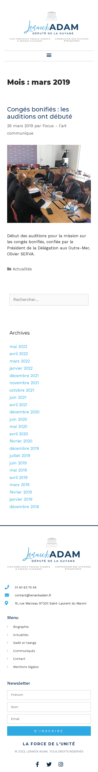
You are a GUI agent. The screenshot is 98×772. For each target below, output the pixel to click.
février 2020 (21, 441)
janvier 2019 (21, 499)
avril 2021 (18, 404)
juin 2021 (18, 397)
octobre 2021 (22, 390)
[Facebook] (37, 764)
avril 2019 (19, 477)
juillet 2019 (20, 455)
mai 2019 (18, 470)
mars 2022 (20, 361)
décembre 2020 (24, 412)
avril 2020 (19, 433)
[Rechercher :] (49, 299)
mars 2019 (19, 484)
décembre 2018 (24, 506)
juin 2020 (18, 419)
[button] (49, 55)
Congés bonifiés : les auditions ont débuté (39, 113)
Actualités (22, 269)
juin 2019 (18, 463)
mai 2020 (18, 426)
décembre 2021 (24, 375)
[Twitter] (49, 764)
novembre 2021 (24, 382)
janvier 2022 (21, 368)
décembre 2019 (24, 448)
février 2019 (21, 492)
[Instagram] (60, 764)
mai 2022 (18, 346)
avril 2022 (19, 353)
